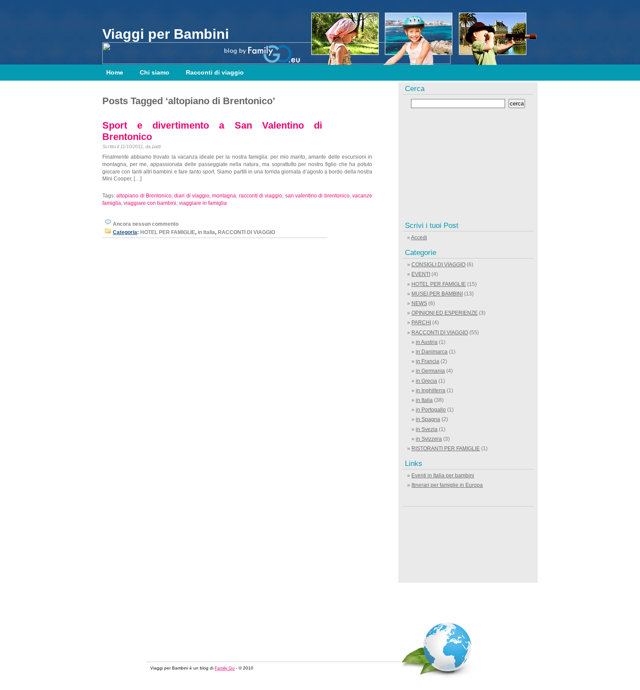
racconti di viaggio (261, 196)
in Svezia (427, 429)
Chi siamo (154, 72)
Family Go (225, 668)
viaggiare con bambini (150, 203)
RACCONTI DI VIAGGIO (246, 232)
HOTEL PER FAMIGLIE (167, 232)
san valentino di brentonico (317, 196)
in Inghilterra (430, 390)
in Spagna (428, 419)
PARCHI (421, 323)
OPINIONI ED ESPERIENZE (444, 313)
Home (114, 72)
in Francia (427, 361)
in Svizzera (429, 439)
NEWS (419, 303)
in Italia (206, 232)
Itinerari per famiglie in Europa (447, 485)
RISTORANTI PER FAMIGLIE (445, 448)
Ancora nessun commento (146, 224)
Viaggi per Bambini (165, 34)
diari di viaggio (191, 196)
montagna (224, 196)
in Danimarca (432, 352)
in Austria (427, 342)
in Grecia (426, 381)
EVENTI (420, 274)
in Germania (430, 371)
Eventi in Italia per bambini (442, 475)
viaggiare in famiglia (203, 203)
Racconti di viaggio (215, 72)
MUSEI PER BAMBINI (437, 294)
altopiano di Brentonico (144, 196)
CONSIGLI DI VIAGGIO (438, 265)
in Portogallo (431, 410)
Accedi (419, 238)
